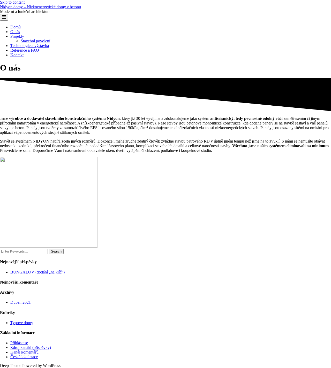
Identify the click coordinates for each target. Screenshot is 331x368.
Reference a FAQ (24, 50)
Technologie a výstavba (29, 45)
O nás (15, 31)
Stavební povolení (35, 41)
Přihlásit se (19, 343)
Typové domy (21, 322)
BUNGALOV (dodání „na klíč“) (37, 272)
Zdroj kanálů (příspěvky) (30, 347)
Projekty (17, 36)
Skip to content (12, 2)
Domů (15, 27)
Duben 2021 (20, 302)
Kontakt (17, 55)
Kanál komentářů (24, 352)
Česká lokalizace (24, 357)
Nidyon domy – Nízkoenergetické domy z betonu (40, 7)
